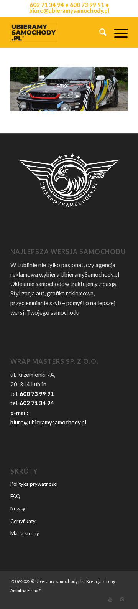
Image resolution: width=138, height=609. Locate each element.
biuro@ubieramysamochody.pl (48, 422)
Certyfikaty (23, 521)
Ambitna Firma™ (25, 590)
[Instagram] (122, 599)
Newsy (17, 508)
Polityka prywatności (34, 484)
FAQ (15, 496)
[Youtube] (110, 599)
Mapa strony (24, 533)
